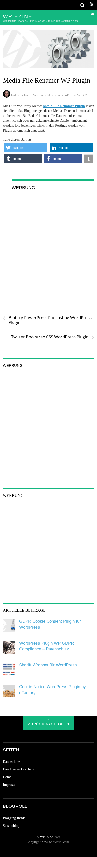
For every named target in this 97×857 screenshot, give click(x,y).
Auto (35, 95)
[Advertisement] (48, 244)
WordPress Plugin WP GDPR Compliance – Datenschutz (46, 646)
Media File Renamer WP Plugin (46, 80)
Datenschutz (11, 762)
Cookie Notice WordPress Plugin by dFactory (52, 689)
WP (67, 95)
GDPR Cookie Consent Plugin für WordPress (50, 624)
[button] (25, 147)
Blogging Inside (14, 818)
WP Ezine (46, 837)
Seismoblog (11, 826)
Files (50, 95)
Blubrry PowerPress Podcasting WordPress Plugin (47, 320)
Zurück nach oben (48, 724)
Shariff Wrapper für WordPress (48, 665)
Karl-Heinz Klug (20, 95)
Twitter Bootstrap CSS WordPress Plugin (52, 336)
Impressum (10, 785)
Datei (43, 95)
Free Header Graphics (18, 769)
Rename (59, 95)
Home (7, 777)
